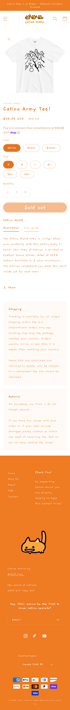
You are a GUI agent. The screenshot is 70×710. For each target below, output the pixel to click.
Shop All (13, 479)
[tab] (11, 229)
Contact (13, 496)
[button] (5, 19)
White (12, 147)
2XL (10, 174)
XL (49, 164)
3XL (26, 174)
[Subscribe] (57, 620)
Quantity (8, 183)
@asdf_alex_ (15, 574)
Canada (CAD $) (33, 664)
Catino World (23, 700)
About (11, 484)
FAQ (10, 490)
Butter (51, 147)
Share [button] (12, 287)
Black (31, 147)
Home (11, 473)
